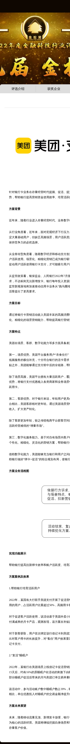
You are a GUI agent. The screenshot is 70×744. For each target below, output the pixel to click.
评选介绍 (17, 89)
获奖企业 (53, 89)
